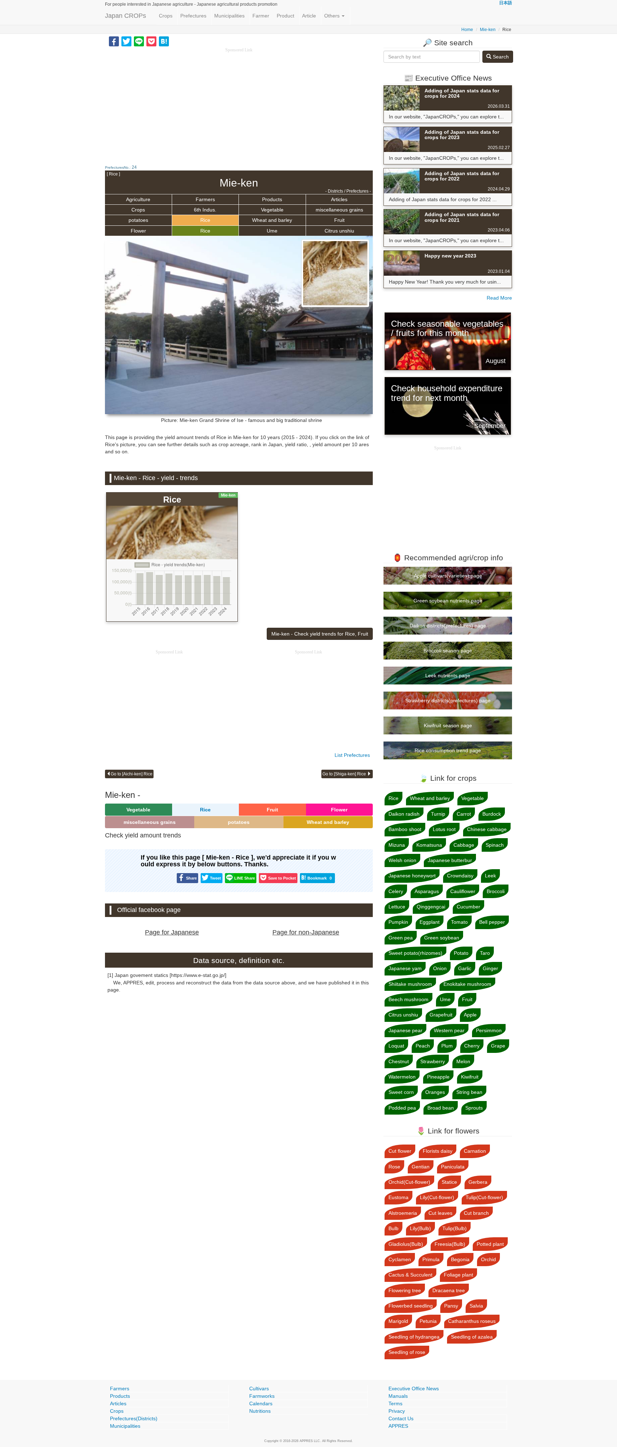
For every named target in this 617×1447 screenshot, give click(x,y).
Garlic (464, 968)
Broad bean (440, 1108)
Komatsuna (429, 845)
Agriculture (138, 199)
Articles (339, 199)
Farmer (260, 16)
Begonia (460, 1259)
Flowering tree (404, 1290)
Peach (423, 1046)
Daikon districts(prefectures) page (448, 625)
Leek (490, 875)
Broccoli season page (447, 650)
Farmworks (262, 1396)
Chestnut (398, 1061)
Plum (447, 1046)
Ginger (490, 968)
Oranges (435, 1092)
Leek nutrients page (447, 675)
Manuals (398, 1396)
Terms (395, 1403)
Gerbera (477, 1182)
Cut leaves (440, 1213)
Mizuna (396, 845)
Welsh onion (402, 860)
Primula (431, 1259)
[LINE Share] (139, 41)
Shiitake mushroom (410, 984)
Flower (138, 231)
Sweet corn (401, 1092)
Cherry (472, 1046)
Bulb (393, 1228)
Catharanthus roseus (472, 1321)
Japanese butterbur (450, 860)
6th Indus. (205, 210)
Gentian (421, 1167)
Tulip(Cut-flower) (484, 1197)
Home (467, 29)
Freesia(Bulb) (450, 1244)
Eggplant (430, 922)
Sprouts (474, 1108)
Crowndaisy (460, 875)
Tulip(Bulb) (454, 1228)
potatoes (138, 220)
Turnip (438, 814)
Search (500, 57)
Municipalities (229, 16)
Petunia (428, 1321)
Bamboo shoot (404, 829)
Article (309, 16)
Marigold (398, 1321)
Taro (485, 953)
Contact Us (400, 1418)
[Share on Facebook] (114, 41)
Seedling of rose (406, 1352)
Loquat (396, 1046)
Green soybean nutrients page (447, 600)
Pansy (451, 1306)
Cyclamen (399, 1259)
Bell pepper (492, 922)
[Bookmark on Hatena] (164, 41)
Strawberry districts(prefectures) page (448, 700)
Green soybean (441, 938)
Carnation (475, 1151)
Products (272, 199)
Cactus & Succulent (410, 1275)
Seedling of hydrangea (414, 1337)
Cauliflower (462, 891)
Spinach (495, 845)
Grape (498, 1046)
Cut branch (476, 1213)
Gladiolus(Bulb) (405, 1244)
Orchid (488, 1259)
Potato (461, 953)
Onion (440, 968)
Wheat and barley (272, 220)
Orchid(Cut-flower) (409, 1182)
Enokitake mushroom (467, 984)
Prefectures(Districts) (133, 1418)
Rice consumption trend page (448, 750)
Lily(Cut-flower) (437, 1197)
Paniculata (453, 1167)
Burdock (491, 814)
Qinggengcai (431, 907)
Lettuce (396, 907)
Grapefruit (441, 1015)
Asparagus (427, 891)
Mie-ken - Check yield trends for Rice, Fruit (319, 634)
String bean (469, 1092)
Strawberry (432, 1061)
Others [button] (332, 16)
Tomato (459, 922)
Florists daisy (437, 1151)
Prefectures (193, 16)
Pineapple (438, 1077)
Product (285, 16)
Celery (395, 891)
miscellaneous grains (339, 210)
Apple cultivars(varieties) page (448, 576)
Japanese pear (405, 1030)
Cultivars (259, 1388)
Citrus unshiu (339, 231)
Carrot (464, 814)
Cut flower (399, 1151)
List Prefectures (352, 755)
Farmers (205, 199)
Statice (449, 1182)
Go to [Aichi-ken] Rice (131, 773)
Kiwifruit (469, 1077)
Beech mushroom (408, 999)
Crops (165, 16)
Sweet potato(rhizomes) (415, 953)
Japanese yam (405, 968)
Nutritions (260, 1411)
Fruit (339, 220)
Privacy (396, 1411)
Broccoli (496, 891)
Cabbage (463, 845)
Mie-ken (488, 29)
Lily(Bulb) (420, 1228)
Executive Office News (413, 1388)
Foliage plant (458, 1275)
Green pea (400, 938)
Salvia (476, 1306)
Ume (272, 231)
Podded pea (402, 1108)
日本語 (505, 2)
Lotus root (444, 829)
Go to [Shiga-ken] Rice (344, 773)
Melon (463, 1061)
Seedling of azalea (472, 1337)
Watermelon (402, 1077)
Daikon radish (404, 814)
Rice (205, 220)
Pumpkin (398, 922)
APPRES (398, 1426)
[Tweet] (126, 41)
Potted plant (490, 1244)
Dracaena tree (448, 1290)
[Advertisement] (239, 103)
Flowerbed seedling (410, 1306)
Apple (470, 1015)
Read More (499, 298)
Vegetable (272, 210)
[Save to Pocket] (151, 41)
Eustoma (398, 1197)
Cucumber (468, 907)
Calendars (260, 1403)
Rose (394, 1167)
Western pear (449, 1030)
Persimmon (489, 1030)
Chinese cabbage (487, 829)
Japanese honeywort (412, 875)
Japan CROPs (125, 15)
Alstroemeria (402, 1213)
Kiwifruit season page (448, 725)
